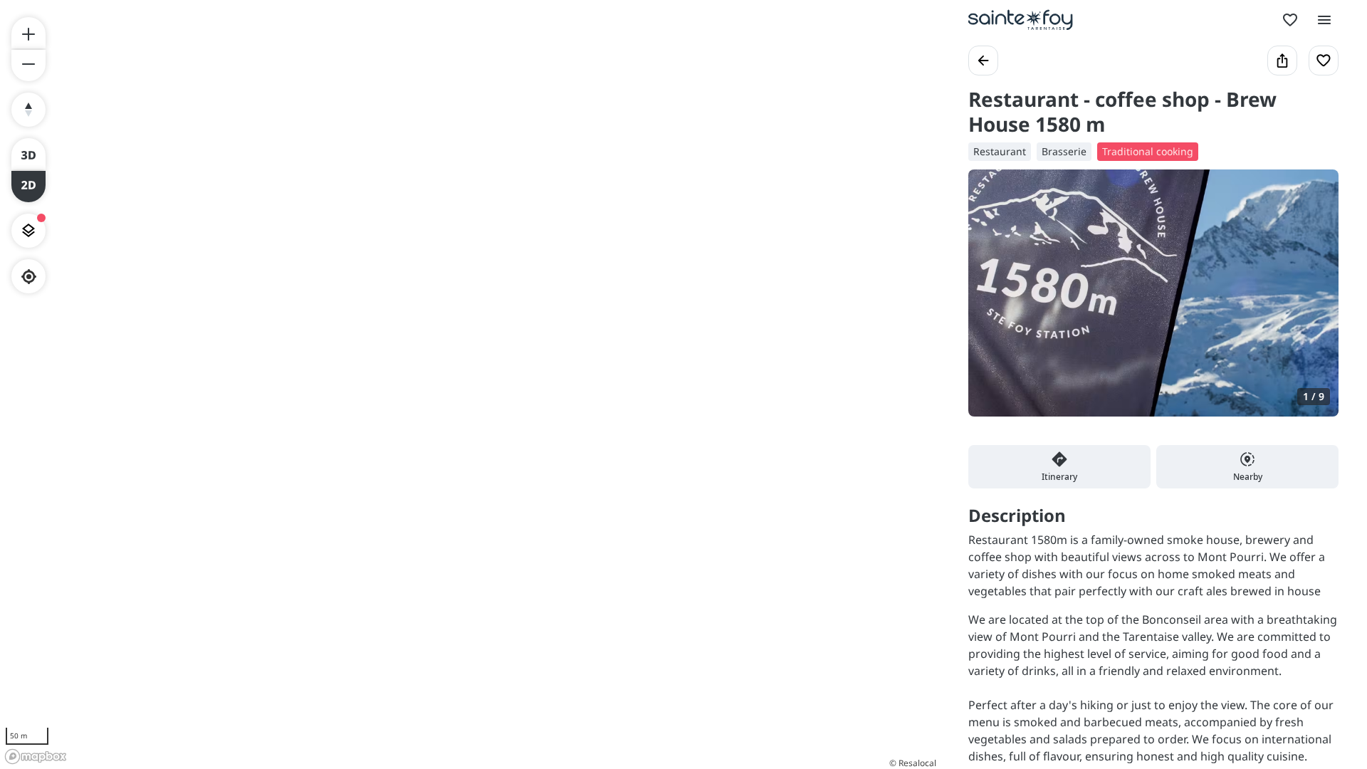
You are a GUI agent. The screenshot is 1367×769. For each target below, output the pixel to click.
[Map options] (28, 231)
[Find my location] (29, 276)
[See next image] (1313, 301)
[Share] (1282, 60)
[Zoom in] (28, 32)
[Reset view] (28, 110)
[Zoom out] (28, 65)
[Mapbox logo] (35, 756)
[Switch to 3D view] (28, 153)
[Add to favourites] (1324, 60)
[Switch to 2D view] (28, 186)
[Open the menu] (1324, 20)
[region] (470, 384)
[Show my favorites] (1290, 19)
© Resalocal (912, 763)
